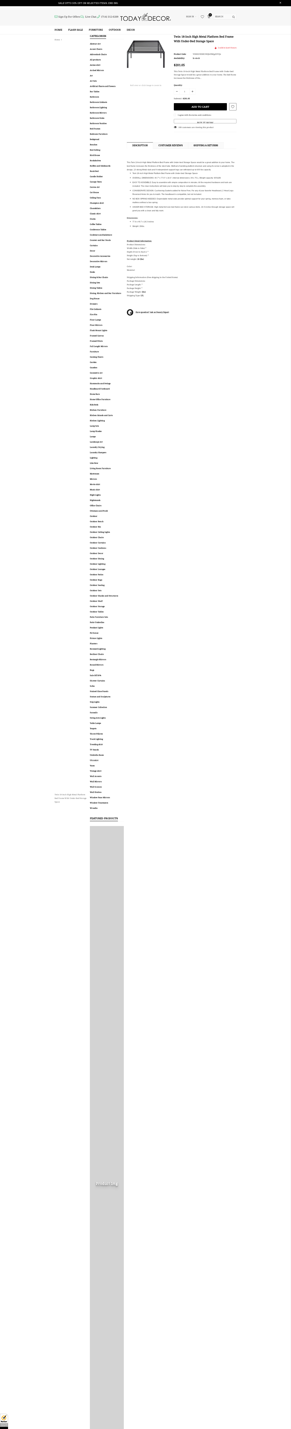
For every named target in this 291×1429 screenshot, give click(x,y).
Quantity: (178, 85)
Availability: (179, 58)
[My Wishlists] (201, 16)
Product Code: (180, 54)
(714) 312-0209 (109, 16)
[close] (280, 3)
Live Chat (90, 16)
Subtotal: (178, 98)
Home (57, 39)
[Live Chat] (82, 17)
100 (180, 127)
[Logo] (145, 16)
